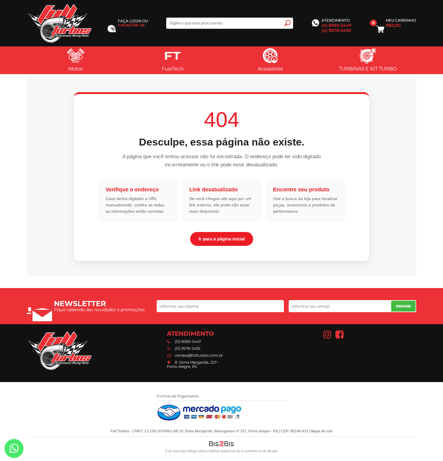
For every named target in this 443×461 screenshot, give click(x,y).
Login (135, 21)
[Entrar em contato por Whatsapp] (14, 449)
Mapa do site (322, 431)
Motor (75, 69)
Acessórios (270, 69)
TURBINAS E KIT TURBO (368, 69)
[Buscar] (287, 23)
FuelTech (173, 69)
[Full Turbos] (60, 23)
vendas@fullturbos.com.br (199, 355)
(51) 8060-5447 (188, 341)
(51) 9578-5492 (187, 348)
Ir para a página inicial (222, 238)
